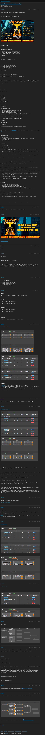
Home (2, 731)
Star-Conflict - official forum (5, 1)
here (1, 131)
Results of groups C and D (5, 326)
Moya (2, 515)
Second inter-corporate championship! (11, 3)
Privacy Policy (24, 731)
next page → (3, 724)
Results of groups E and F (5, 409)
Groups (2, 248)
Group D (3, 385)
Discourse (6, 733)
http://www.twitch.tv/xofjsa (5, 502)
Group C (3, 386)
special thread (14, 130)
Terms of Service (18, 731)
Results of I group (4, 586)
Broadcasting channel (4, 241)
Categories (5, 731)
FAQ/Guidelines (11, 731)
